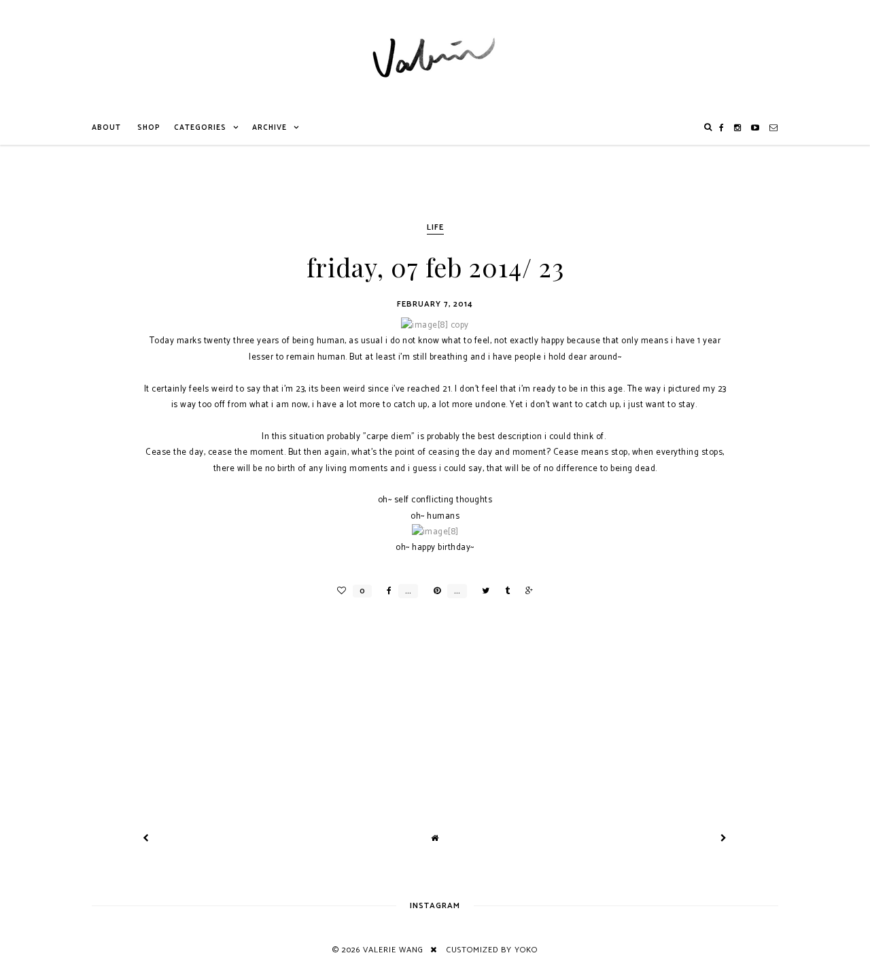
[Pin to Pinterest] (433, 591)
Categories (200, 128)
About (106, 128)
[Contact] (773, 128)
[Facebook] (722, 128)
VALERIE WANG (393, 950)
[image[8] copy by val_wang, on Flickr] (435, 325)
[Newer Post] (146, 838)
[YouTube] (755, 128)
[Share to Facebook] (386, 591)
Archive (269, 128)
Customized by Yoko (492, 950)
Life (435, 227)
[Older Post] (723, 838)
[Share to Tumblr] (504, 591)
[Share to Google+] (526, 591)
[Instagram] (738, 128)
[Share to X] (482, 591)
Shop (148, 128)
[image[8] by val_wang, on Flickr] (435, 532)
